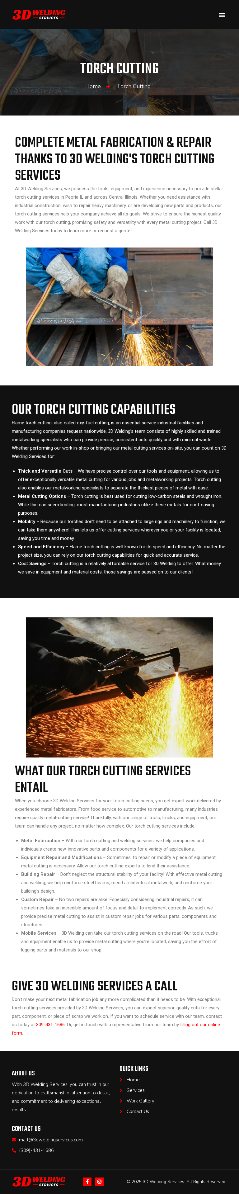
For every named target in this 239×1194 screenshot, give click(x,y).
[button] (222, 15)
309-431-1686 (50, 1024)
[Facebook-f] (87, 1181)
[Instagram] (99, 1181)
